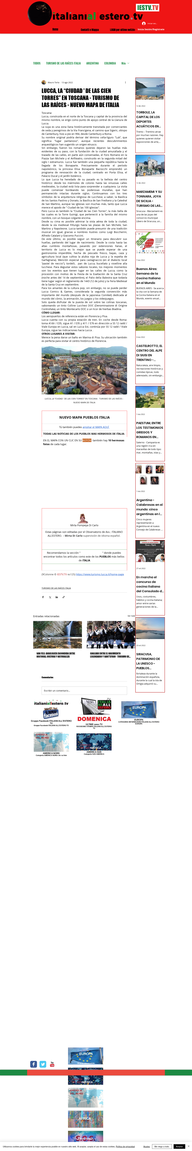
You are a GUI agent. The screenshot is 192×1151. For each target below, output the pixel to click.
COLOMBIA (110, 63)
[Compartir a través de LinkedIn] (56, 596)
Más (123, 63)
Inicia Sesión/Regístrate (151, 29)
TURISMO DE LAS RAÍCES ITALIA (63, 63)
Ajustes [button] (146, 1146)
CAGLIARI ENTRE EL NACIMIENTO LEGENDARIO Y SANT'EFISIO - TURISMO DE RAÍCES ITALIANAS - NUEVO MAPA (109, 654)
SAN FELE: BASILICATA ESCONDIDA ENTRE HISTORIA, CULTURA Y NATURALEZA (56, 654)
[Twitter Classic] (42, 1064)
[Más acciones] (125, 82)
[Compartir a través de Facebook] (43, 596)
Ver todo (131, 615)
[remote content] (84, 478)
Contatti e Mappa (90, 30)
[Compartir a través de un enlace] (63, 596)
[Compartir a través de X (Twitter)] (49, 596)
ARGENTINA (92, 63)
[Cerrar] (188, 1146)
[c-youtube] (52, 1064)
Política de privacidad (125, 1146)
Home (55, 29)
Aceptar (179, 1146)
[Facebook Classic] (33, 1064)
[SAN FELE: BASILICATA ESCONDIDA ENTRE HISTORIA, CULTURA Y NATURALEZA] (57, 634)
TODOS (36, 63)
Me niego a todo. (162, 1146)
